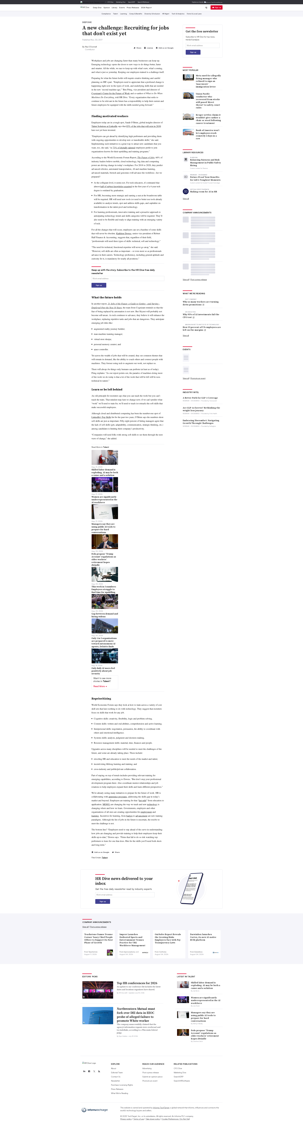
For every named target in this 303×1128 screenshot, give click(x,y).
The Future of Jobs (145, 157)
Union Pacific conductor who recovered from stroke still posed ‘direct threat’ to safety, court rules (208, 100)
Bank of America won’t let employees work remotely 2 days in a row (207, 134)
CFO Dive (110, 2)
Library (114, 8)
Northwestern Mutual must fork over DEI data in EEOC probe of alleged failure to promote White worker (136, 1015)
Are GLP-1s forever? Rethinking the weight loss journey (201, 409)
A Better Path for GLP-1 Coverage (200, 397)
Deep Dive (97, 8)
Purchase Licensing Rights (122, 1085)
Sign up (218, 7)
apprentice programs (118, 796)
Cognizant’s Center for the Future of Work (110, 93)
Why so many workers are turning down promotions (201, 303)
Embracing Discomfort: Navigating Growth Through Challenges (201, 422)
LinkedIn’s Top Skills (101, 417)
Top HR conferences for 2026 (137, 983)
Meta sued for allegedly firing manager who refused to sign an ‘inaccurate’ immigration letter (208, 81)
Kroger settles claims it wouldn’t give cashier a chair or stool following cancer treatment (208, 119)
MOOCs (106, 804)
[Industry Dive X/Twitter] (94, 1071)
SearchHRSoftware (143, 2)
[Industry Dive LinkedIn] (84, 1071)
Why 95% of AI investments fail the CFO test (201, 316)
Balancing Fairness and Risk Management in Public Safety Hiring (205, 162)
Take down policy (153, 1119)
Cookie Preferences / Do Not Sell (176, 1119)
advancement (141, 815)
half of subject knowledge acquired (116, 186)
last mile (142, 800)
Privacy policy (126, 1119)
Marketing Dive (120, 2)
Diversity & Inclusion (152, 14)
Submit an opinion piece (152, 1076)
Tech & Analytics (178, 14)
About (113, 1068)
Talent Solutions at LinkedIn (104, 126)
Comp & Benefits (135, 14)
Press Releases (133, 8)
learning (95, 815)
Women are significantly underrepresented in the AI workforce (205, 1000)
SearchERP (131, 2)
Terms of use (138, 1119)
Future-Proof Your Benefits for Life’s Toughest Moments (205, 178)
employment (146, 811)
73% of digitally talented (124, 147)
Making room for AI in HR (203, 191)
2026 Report (146, 8)
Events (122, 8)
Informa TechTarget (161, 1107)
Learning (123, 14)
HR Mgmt (165, 14)
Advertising (147, 1068)
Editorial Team (117, 1072)
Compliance (106, 14)
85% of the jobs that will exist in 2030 (143, 126)
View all (186, 198)
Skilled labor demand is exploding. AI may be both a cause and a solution (205, 985)
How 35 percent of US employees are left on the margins (202, 328)
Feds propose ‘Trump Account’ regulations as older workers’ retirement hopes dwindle (205, 1034)
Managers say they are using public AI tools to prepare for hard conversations (203, 1016)
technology (152, 804)
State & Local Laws (194, 14)
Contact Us (115, 1076)
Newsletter (115, 1081)
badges (129, 815)
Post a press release (198, 279)
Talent (115, 14)
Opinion (106, 8)
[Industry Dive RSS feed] (99, 1071)
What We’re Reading (119, 1093)
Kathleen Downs (123, 233)
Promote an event (197, 378)
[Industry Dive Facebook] (89, 1071)
